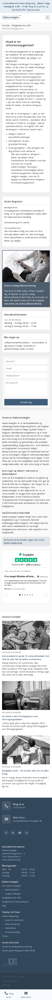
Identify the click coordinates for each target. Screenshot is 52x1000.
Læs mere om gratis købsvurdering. (23, 303)
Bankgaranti (10, 207)
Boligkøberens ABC (21, 25)
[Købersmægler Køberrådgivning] (11, 18)
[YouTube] (19, 832)
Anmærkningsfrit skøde (16, 222)
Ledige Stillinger (13, 893)
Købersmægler (17, 976)
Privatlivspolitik (9, 981)
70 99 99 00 (15, 319)
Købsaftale (10, 928)
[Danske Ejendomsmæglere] (9, 965)
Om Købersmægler (11, 885)
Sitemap (6, 985)
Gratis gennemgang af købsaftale (18, 950)
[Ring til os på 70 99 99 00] (6, 805)
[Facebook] (6, 832)
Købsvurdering (12, 924)
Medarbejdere (12, 889)
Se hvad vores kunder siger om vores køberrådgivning (24, 541)
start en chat (33, 9)
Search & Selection (14, 920)
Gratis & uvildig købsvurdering (17, 946)
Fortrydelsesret (12, 228)
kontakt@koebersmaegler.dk (27, 820)
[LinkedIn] (13, 832)
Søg (4, 905)
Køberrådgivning (10, 916)
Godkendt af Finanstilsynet (15, 901)
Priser (5, 936)
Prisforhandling (12, 932)
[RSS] (26, 832)
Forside (6, 25)
